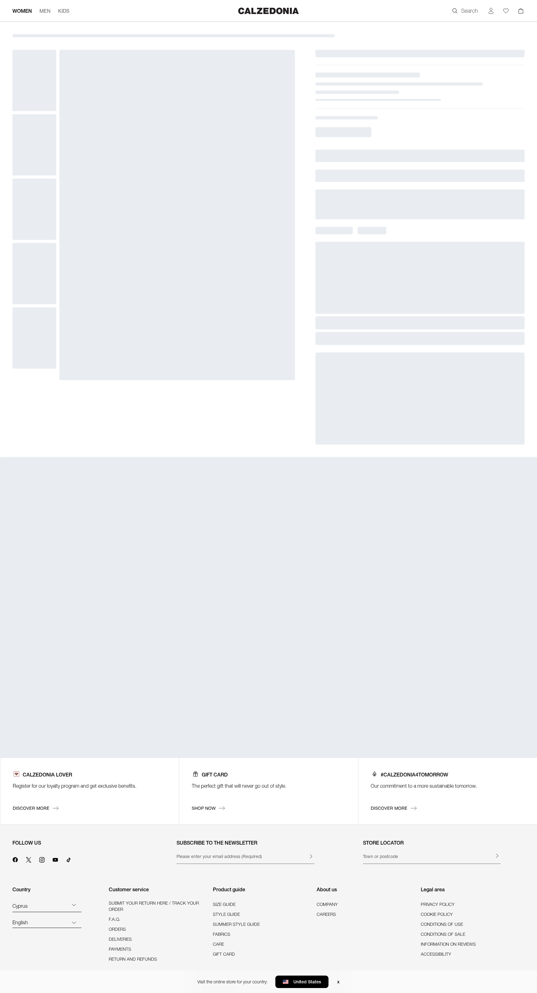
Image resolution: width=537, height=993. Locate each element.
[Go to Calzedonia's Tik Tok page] (68, 859)
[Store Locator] (497, 856)
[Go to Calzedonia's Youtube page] (55, 859)
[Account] (491, 11)
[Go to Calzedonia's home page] (268, 10)
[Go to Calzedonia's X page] (28, 859)
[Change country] (74, 904)
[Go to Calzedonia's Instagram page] (42, 859)
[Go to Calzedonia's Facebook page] (15, 859)
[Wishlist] (506, 11)
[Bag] (521, 11)
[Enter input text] (310, 856)
